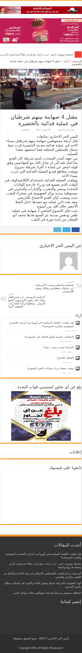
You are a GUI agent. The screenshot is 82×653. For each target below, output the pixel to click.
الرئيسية (77, 61)
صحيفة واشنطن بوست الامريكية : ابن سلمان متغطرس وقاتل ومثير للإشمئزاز (54, 287)
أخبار (66, 61)
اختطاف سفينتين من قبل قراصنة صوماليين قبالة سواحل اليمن (47, 592)
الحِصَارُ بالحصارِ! (65, 357)
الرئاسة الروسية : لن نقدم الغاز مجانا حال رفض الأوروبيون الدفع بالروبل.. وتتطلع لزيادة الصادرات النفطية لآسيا (27, 300)
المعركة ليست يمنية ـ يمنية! (58, 347)
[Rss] (47, 643)
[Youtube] (40, 643)
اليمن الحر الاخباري (66, 130)
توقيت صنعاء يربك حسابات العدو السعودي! (50, 368)
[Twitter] (44, 643)
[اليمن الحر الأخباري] (41, 9)
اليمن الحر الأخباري (58, 638)
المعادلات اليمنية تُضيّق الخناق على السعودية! (49, 336)
